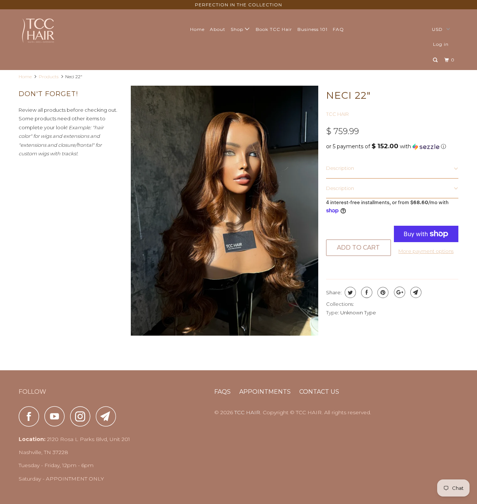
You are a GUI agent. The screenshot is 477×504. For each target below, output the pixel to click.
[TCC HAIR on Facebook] (31, 416)
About (217, 29)
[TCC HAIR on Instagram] (82, 416)
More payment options (426, 251)
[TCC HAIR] (57, 30)
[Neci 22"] (224, 210)
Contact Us (319, 391)
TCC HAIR (337, 114)
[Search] (436, 60)
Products (49, 76)
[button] (392, 146)
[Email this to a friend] (414, 292)
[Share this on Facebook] (365, 292)
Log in (441, 44)
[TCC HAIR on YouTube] (56, 416)
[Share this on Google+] (398, 292)
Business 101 (312, 29)
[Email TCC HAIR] (108, 416)
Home (197, 29)
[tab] (392, 168)
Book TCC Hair (274, 29)
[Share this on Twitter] (349, 292)
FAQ (338, 29)
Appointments (265, 391)
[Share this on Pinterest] (382, 292)
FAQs (222, 391)
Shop (238, 29)
